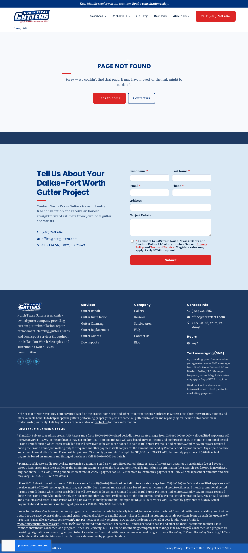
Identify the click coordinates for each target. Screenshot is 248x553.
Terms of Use (194, 548)
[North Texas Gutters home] (31, 16)
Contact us (141, 98)
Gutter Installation (94, 317)
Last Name (181, 171)
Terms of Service (162, 247)
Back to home (109, 98)
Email (135, 186)
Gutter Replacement (95, 330)
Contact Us (142, 336)
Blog (137, 342)
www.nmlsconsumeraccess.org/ (38, 524)
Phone (178, 186)
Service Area (143, 323)
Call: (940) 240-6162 (216, 16)
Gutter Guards (91, 336)
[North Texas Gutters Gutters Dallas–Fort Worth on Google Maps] (36, 361)
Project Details (140, 215)
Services (96, 16)
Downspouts (90, 342)
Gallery (142, 16)
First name (139, 171)
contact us (101, 422)
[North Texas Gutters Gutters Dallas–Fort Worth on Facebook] (20, 361)
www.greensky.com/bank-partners (69, 519)
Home (16, 28)
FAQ (137, 330)
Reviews (160, 16)
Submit (171, 260)
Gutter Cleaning (92, 323)
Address (136, 200)
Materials (119, 16)
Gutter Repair (90, 311)
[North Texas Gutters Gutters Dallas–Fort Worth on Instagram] (28, 361)
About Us (180, 16)
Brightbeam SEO (219, 548)
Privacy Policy (172, 548)
